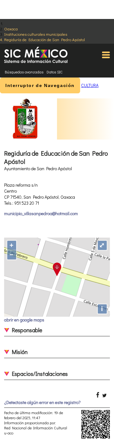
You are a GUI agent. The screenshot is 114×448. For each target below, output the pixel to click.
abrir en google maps (24, 320)
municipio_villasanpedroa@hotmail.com (41, 213)
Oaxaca (11, 28)
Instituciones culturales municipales (35, 34)
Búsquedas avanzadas (24, 71)
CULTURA (89, 85)
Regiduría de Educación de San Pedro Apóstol (44, 39)
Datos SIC (55, 71)
